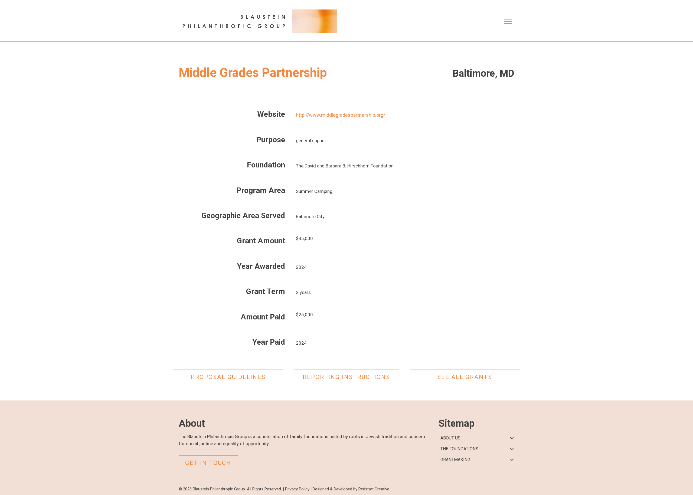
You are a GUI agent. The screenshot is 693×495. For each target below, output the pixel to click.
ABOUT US (450, 438)
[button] (511, 438)
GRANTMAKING (455, 459)
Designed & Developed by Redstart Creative (351, 489)
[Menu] (508, 21)
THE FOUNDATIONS (459, 448)
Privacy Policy (297, 489)
